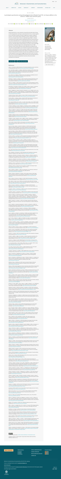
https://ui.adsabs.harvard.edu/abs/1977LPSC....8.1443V (17, 386)
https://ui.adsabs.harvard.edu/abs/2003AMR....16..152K (27, 238)
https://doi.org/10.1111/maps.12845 (29, 153)
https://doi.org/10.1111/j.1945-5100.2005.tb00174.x (31, 420)
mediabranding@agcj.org (22, 463)
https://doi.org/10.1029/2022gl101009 (29, 310)
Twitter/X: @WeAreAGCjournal (36, 449)
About (7, 7)
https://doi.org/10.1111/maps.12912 (15, 346)
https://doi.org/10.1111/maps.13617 (21, 234)
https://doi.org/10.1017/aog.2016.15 (14, 407)
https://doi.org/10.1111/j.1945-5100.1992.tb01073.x (27, 96)
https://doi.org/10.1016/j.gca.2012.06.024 (15, 392)
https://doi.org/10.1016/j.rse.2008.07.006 (25, 88)
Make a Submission (8, 450)
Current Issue (13, 7)
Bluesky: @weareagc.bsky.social (36, 453)
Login (56, 1)
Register (53, 1)
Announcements (40, 7)
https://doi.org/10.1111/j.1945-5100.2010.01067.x (23, 216)
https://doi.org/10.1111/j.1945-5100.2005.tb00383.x (27, 251)
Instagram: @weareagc (35, 451)
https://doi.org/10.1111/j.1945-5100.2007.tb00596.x (21, 120)
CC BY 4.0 (28, 461)
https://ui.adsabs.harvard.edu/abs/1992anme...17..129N (27, 289)
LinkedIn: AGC (33, 455)
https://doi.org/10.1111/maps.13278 (14, 100)
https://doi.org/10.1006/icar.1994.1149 (14, 395)
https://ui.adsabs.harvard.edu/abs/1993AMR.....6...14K (23, 231)
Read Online (11, 61)
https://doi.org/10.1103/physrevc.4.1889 (18, 187)
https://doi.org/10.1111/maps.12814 (16, 373)
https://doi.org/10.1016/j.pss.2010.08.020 (24, 80)
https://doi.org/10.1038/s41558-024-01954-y (22, 377)
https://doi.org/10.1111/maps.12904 (14, 264)
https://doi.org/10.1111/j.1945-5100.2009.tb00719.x (18, 183)
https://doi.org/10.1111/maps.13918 (30, 157)
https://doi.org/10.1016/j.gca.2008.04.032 (27, 206)
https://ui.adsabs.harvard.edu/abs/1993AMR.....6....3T (17, 357)
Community (33, 7)
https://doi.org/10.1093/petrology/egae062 (15, 255)
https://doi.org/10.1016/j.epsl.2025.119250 (18, 314)
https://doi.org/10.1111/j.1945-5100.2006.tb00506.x (16, 400)
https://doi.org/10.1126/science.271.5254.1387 (15, 167)
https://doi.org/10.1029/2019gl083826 (14, 281)
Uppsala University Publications (21, 466)
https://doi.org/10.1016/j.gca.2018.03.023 (29, 369)
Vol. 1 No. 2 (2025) (30, 12)
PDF (16, 61)
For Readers (20, 451)
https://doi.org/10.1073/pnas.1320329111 (15, 93)
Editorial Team (47, 7)
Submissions (26, 7)
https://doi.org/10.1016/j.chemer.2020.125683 (29, 285)
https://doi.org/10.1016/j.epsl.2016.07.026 (15, 331)
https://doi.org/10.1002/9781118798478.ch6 (31, 241)
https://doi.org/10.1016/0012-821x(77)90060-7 (15, 342)
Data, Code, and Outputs (23, 61)
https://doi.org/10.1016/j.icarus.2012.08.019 (18, 150)
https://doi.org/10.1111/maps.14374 (31, 161)
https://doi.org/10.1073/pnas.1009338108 (15, 302)
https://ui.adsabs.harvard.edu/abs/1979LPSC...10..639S (19, 350)
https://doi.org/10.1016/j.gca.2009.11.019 (15, 73)
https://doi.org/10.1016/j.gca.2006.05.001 (31, 129)
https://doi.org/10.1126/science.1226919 (20, 116)
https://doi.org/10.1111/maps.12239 (18, 142)
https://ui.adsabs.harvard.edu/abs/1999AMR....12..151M (17, 268)
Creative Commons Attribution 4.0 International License (26, 434)
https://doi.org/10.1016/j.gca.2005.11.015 (16, 134)
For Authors (19, 452)
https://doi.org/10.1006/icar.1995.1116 (21, 353)
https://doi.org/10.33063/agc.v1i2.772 (30, 20)
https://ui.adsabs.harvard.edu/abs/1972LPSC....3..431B (18, 84)
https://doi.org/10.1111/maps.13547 (14, 260)
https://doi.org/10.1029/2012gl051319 (32, 227)
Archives (19, 7)
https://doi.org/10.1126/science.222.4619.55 (20, 403)
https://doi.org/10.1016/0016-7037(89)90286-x (27, 68)
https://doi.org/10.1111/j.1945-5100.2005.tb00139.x (16, 322)
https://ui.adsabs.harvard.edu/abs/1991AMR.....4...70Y (26, 416)
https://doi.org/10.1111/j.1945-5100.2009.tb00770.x (18, 147)
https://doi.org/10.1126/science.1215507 (32, 179)
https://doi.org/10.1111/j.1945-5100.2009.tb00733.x (16, 248)
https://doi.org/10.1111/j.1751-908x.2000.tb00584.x (28, 410)
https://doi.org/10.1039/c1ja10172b (22, 318)
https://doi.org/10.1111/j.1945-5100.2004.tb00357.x (16, 326)
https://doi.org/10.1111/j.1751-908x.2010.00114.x (28, 198)
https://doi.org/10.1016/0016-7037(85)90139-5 (15, 171)
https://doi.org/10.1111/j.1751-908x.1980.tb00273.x (30, 192)
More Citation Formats (49, 64)
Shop (54, 7)
